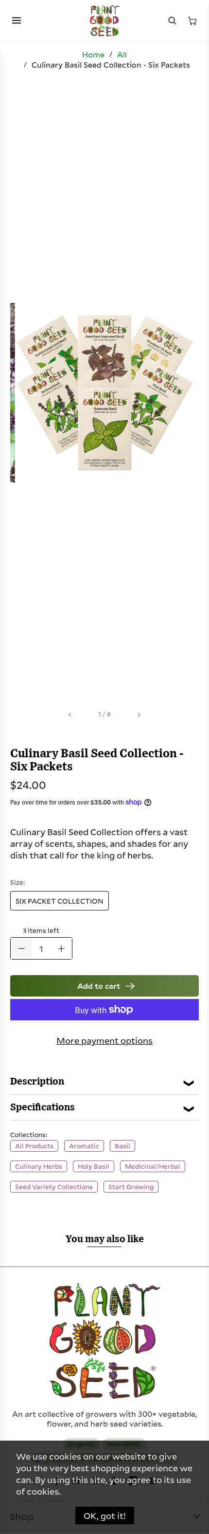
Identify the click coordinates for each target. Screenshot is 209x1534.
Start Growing (131, 1186)
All (122, 54)
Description (37, 1082)
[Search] (172, 21)
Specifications (42, 1107)
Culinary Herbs (38, 1166)
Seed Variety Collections (54, 1186)
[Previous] (70, 714)
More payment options (104, 1040)
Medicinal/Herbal (152, 1166)
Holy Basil (93, 1166)
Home (93, 54)
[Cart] (192, 21)
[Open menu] (16, 21)
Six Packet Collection (60, 901)
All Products (34, 1146)
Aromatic (84, 1146)
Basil (122, 1146)
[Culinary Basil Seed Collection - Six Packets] (104, 393)
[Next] (138, 714)
